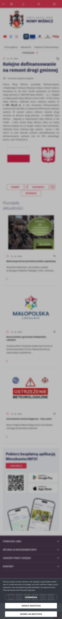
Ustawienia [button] (31, 597)
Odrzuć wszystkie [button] (31, 605)
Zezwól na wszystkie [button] (31, 614)
